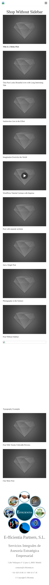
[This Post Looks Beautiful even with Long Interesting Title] (24, 52)
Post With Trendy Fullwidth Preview (16, 445)
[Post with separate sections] (24, 199)
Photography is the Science (13, 301)
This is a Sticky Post (11, 47)
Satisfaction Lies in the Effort (14, 121)
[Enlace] (3, 3)
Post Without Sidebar (11, 337)
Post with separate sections (13, 229)
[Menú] (46, 3)
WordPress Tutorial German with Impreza (18, 193)
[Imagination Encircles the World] (24, 127)
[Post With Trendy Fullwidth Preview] (24, 415)
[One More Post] (24, 451)
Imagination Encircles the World (15, 157)
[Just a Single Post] (24, 235)
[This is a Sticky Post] (24, 16)
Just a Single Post (9, 265)
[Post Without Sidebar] (24, 306)
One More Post (8, 481)
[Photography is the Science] (24, 270)
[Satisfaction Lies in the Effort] (24, 91)
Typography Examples (11, 409)
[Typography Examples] (24, 342)
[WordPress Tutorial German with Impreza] (24, 163)
